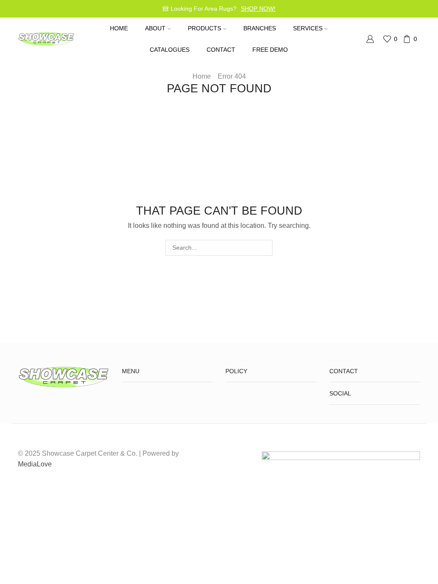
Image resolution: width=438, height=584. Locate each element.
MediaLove (35, 464)
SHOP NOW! (258, 8)
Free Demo (270, 49)
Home (119, 28)
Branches (259, 28)
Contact (221, 49)
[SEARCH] (264, 248)
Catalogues (169, 49)
